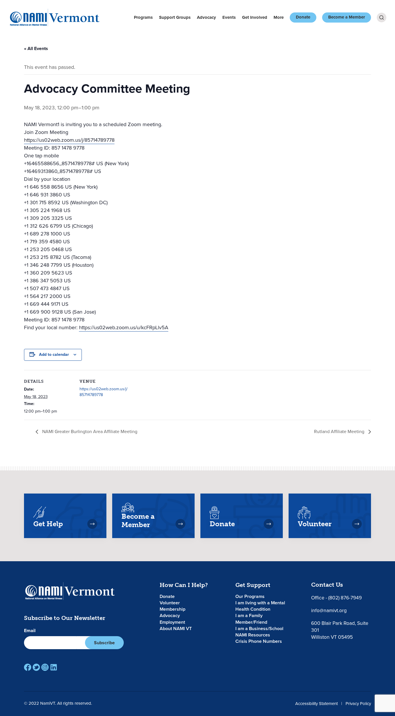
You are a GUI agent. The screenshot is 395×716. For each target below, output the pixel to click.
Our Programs (250, 596)
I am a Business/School (259, 628)
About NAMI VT (176, 628)
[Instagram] (45, 667)
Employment (172, 622)
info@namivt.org (329, 610)
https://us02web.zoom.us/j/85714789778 (69, 140)
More (279, 17)
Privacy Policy (358, 703)
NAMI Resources (252, 635)
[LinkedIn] (53, 667)
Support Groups (175, 17)
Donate (303, 17)
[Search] (381, 17)
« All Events (36, 48)
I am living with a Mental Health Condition (260, 605)
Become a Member (346, 17)
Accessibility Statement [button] (316, 703)
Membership (172, 609)
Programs (143, 17)
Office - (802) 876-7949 (336, 597)
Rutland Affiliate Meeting (340, 431)
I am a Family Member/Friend (251, 618)
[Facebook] (27, 667)
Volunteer (170, 602)
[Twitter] (36, 667)
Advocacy (206, 17)
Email (30, 630)
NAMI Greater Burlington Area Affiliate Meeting (89, 431)
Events (229, 17)
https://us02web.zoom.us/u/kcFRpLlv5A (123, 327)
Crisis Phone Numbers (258, 641)
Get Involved (254, 17)
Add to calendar (54, 354)
